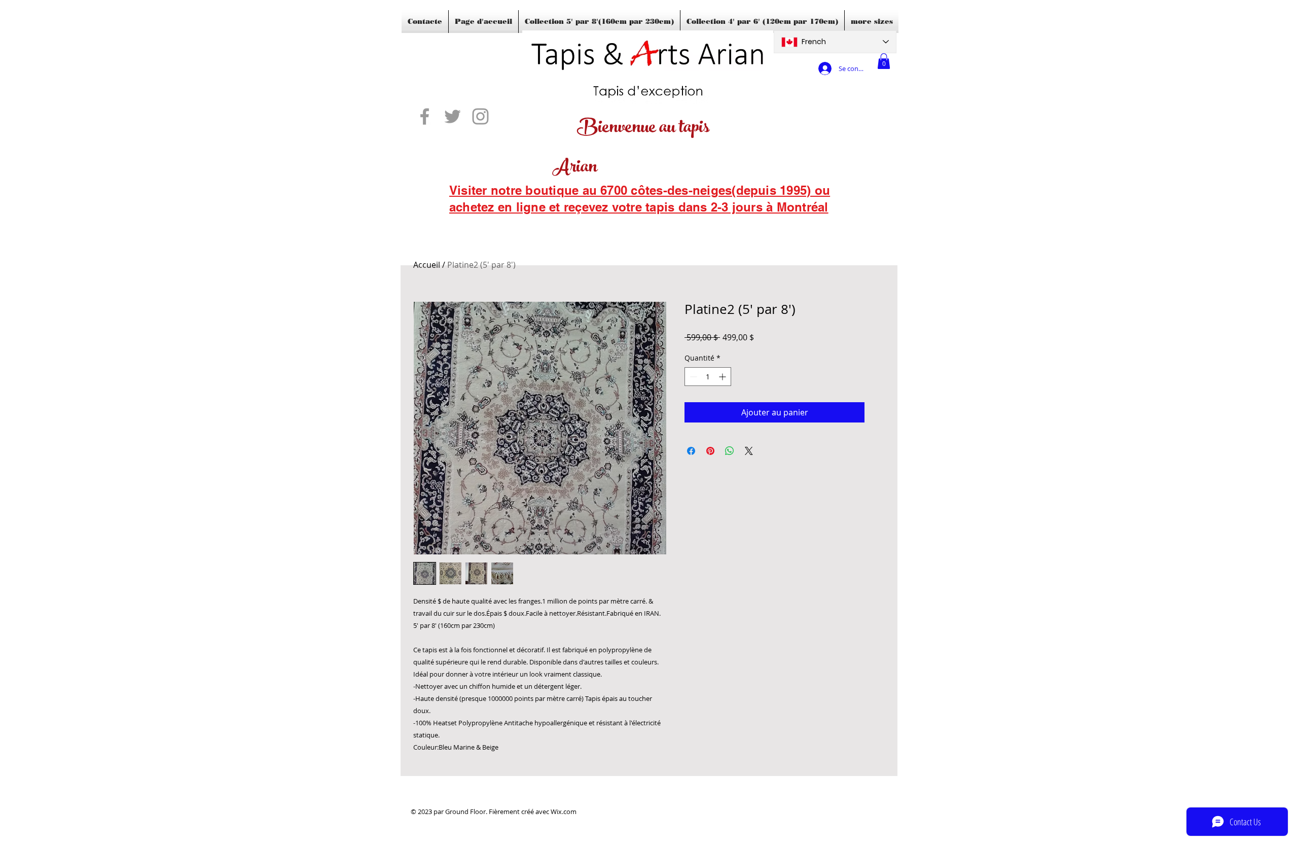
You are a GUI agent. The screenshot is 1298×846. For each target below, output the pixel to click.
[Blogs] (463, 220)
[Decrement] (692, 376)
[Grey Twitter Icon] (452, 116)
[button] (883, 61)
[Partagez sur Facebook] (691, 451)
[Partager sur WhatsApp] (730, 451)
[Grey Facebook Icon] (425, 116)
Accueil (426, 264)
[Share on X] (749, 451)
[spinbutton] (708, 376)
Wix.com (563, 811)
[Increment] (723, 376)
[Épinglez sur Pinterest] (710, 451)
